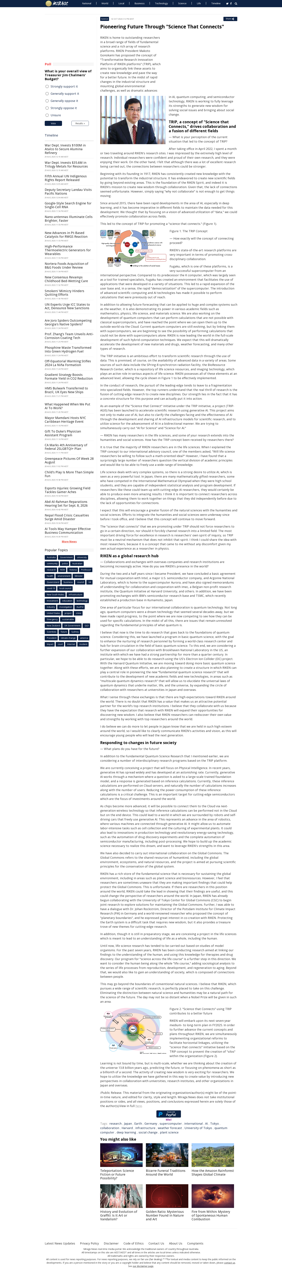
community (52, 563)
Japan (128, 1123)
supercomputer (171, 1123)
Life (199, 3)
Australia (51, 557)
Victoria (73, 569)
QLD (87, 625)
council (80, 582)
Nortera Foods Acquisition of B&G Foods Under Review (66, 266)
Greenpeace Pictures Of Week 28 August (69, 461)
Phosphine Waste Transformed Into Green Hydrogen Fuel (68, 349)
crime (78, 613)
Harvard (127, 1128)
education (67, 600)
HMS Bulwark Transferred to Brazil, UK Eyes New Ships (66, 390)
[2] (166, 1259)
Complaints (195, 1243)
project (68, 613)
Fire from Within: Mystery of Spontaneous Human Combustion (211, 1215)
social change (148, 1132)
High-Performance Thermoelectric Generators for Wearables (68, 250)
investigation (65, 606)
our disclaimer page (143, 1266)
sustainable (68, 619)
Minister (79, 575)
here (138, 1106)
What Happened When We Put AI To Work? (67, 406)
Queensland (53, 582)
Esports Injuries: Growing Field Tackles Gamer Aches (67, 490)
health (50, 575)
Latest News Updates (60, 1243)
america (84, 637)
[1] (164, 1259)
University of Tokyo (198, 1128)
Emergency (52, 619)
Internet (71, 644)
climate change (68, 637)
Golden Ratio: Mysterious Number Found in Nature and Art (165, 1215)
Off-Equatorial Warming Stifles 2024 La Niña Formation (68, 363)
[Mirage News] (58, 3)
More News (69, 541)
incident (83, 644)
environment (64, 575)
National (86, 3)
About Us (175, 1243)
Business (139, 3)
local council (65, 588)
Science (182, 3)
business (68, 582)
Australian (77, 563)
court (60, 644)
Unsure (56, 115)
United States (53, 613)
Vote (53, 123)
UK (89, 582)
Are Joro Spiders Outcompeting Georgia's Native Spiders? (68, 322)
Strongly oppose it (64, 108)
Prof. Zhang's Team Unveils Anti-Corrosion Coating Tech (69, 336)
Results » (80, 123)
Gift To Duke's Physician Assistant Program (63, 433)
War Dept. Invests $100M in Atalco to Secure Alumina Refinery (65, 149)
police (65, 563)
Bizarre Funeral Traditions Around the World (165, 1173)
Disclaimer (111, 1243)
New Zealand (53, 625)
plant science (169, 1132)
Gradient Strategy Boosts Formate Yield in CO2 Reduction (69, 377)
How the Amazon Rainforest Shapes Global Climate (213, 1173)
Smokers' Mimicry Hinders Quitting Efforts (64, 293)
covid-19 (51, 588)
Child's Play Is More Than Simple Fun (69, 474)
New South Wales (55, 594)
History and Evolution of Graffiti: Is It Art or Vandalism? (118, 1215)
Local (121, 3)
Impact (50, 644)
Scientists (51, 631)
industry (51, 606)
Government (66, 557)
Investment (52, 600)
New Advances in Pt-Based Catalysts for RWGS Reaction (66, 235)
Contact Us (156, 1243)
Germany (150, 1123)
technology (82, 600)
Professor (86, 569)
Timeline (216, 3)
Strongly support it (64, 86)
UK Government (72, 625)
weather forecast (170, 1128)
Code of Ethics (134, 1243)
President (51, 637)
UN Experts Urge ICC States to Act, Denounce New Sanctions (67, 306)
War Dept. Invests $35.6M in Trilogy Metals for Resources (66, 165)
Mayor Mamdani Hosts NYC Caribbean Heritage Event (65, 420)
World (105, 3)
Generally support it (65, 94)
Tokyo (214, 1123)
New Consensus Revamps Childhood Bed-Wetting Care (66, 279)
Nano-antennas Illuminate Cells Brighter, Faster (69, 219)
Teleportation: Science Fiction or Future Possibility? (117, 1174)
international (193, 1123)
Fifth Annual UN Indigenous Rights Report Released (66, 178)
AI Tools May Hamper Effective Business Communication (68, 531)
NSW (62, 569)
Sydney (75, 631)
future (64, 631)
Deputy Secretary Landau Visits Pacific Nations (68, 192)
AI (206, 1123)
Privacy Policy (89, 1243)
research (115, 1123)
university (82, 557)
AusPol (80, 606)
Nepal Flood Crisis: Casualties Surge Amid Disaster (67, 517)
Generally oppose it (64, 101)
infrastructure (145, 1128)
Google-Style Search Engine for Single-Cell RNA (68, 205)
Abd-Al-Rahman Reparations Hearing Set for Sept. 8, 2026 (66, 504)
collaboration (109, 1128)
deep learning (126, 1132)
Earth (138, 1123)
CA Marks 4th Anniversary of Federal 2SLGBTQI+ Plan (66, 447)
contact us (229, 1262)
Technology (161, 3)
